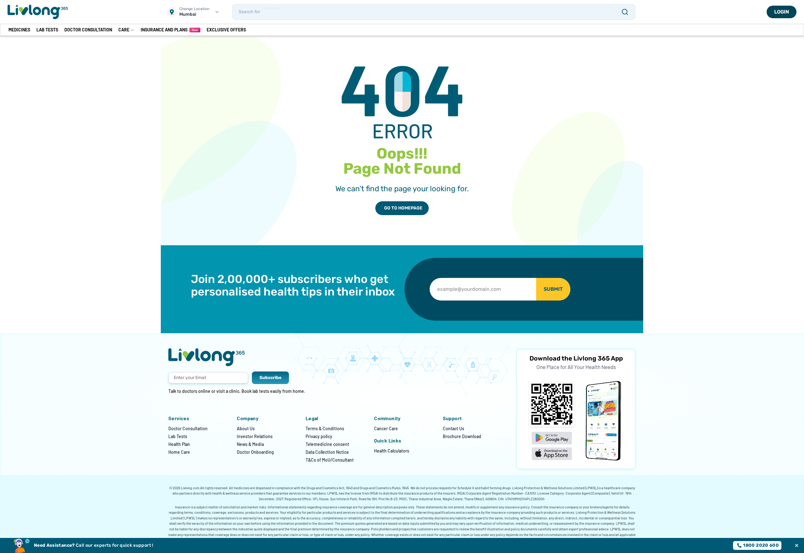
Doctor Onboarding (255, 452)
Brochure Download (462, 436)
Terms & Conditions (325, 428)
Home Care (179, 452)
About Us (246, 428)
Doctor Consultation (188, 428)
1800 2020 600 (761, 545)
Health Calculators (391, 450)
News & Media (250, 444)
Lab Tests (177, 436)
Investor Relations (255, 436)
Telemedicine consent (327, 444)
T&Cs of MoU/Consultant (330, 460)
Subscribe (270, 377)
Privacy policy (319, 436)
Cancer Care (386, 428)
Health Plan (179, 444)
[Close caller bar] (796, 545)
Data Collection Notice (327, 452)
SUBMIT (553, 289)
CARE (123, 29)
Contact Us (453, 428)
